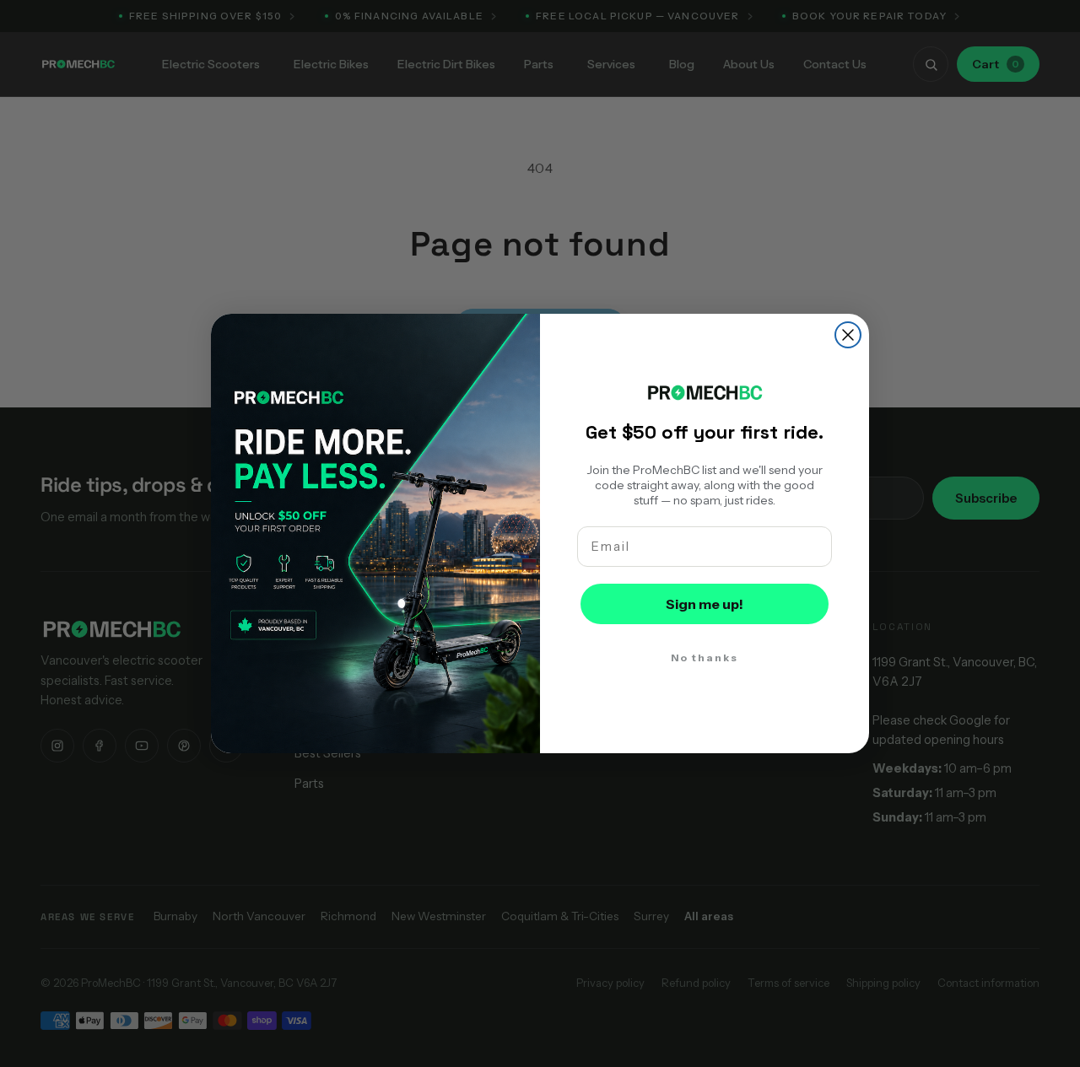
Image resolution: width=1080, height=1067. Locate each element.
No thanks (704, 657)
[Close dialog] (848, 335)
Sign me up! (704, 603)
